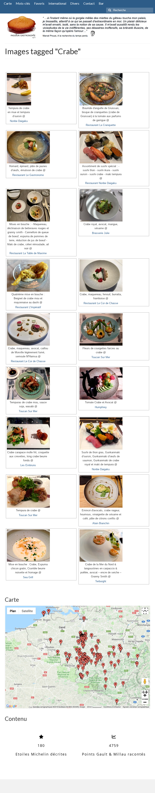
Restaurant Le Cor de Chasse (101, 303)
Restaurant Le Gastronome (28, 175)
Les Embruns (28, 465)
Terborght (100, 581)
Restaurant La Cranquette (101, 125)
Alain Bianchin (100, 523)
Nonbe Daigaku (19, 121)
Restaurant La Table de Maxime (28, 253)
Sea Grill (28, 577)
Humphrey (101, 407)
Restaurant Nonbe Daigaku (100, 183)
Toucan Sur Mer (100, 357)
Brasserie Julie (100, 233)
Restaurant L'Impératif (28, 307)
